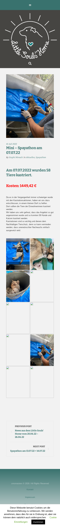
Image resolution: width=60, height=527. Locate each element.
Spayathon (41, 157)
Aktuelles (30, 157)
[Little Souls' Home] (30, 36)
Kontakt (30, 489)
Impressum (30, 497)
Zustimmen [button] (38, 522)
